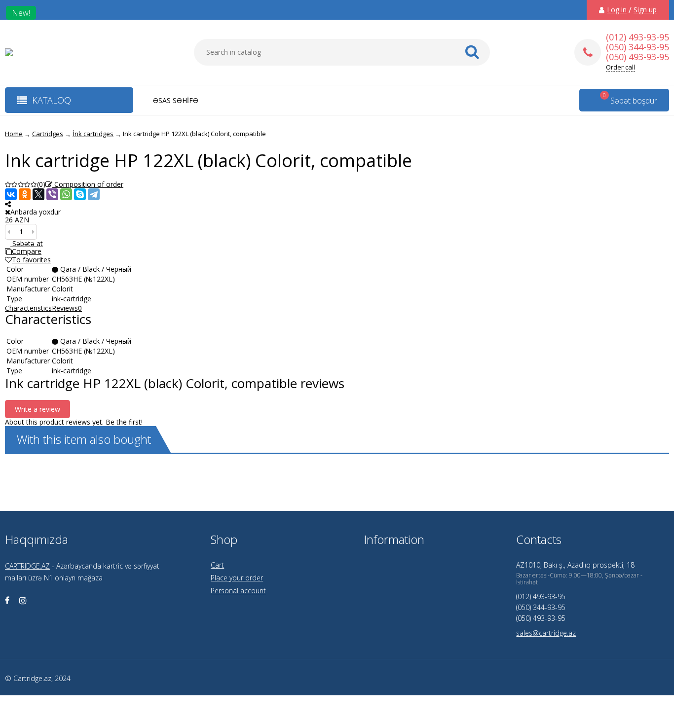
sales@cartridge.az (546, 633)
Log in (617, 10)
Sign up (645, 10)
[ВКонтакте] (11, 194)
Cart (217, 565)
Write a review (37, 409)
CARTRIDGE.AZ (27, 566)
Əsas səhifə (175, 100)
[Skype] (80, 194)
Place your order (237, 577)
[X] (38, 194)
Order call (620, 67)
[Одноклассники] (25, 194)
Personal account (238, 590)
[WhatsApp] (66, 194)
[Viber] (52, 194)
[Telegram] (94, 194)
